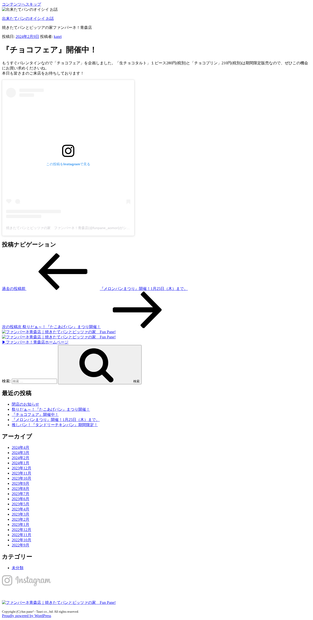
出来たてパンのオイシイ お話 (28, 18)
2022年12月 (21, 530)
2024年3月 (20, 453)
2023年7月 (20, 494)
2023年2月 (20, 519)
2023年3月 (20, 514)
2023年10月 (21, 478)
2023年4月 (20, 509)
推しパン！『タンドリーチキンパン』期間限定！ (55, 425)
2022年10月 (21, 540)
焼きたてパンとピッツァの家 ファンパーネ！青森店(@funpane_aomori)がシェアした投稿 (76, 228)
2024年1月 (20, 463)
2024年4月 (20, 447)
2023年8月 (20, 489)
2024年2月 (20, 458)
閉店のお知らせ (25, 404)
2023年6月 (20, 499)
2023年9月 (20, 483)
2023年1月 (20, 524)
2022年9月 (20, 545)
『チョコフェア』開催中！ (35, 414)
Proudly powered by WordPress (26, 616)
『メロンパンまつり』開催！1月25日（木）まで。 (56, 420)
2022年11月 (21, 535)
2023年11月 (21, 473)
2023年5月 (20, 504)
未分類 (17, 568)
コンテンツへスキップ (21, 4)
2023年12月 (21, 468)
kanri (58, 36)
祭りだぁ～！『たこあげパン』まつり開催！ (51, 409)
